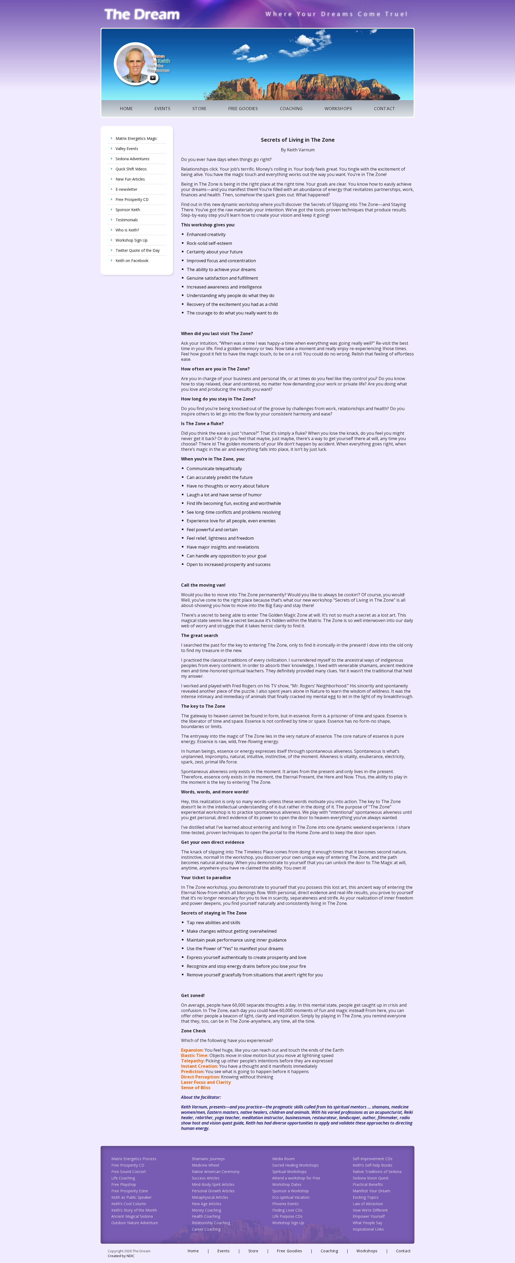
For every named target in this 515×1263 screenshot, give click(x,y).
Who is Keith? (127, 230)
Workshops (338, 108)
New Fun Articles (130, 179)
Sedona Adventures (132, 158)
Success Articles (205, 1177)
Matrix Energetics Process (133, 1158)
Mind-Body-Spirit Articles (213, 1184)
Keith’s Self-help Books (372, 1165)
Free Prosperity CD (132, 199)
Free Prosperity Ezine (129, 1190)
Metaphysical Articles (210, 1197)
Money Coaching (206, 1210)
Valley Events (127, 148)
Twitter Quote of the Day (138, 250)
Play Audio (153, 77)
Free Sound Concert (128, 1171)
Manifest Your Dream (371, 1190)
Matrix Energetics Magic (136, 138)
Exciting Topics (365, 1197)
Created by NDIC (121, 1255)
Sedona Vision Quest (371, 1177)
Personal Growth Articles (213, 1190)
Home (126, 108)
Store (199, 108)
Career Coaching (206, 1229)
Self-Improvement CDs (372, 1158)
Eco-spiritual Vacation (291, 1197)
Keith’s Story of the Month (134, 1210)
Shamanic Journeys (208, 1158)
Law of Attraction (368, 1203)
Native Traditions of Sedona (377, 1171)
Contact (384, 108)
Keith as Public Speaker (131, 1197)
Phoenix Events (285, 1203)
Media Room (283, 1158)
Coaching (291, 108)
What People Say (367, 1222)
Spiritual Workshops (289, 1171)
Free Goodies (243, 108)
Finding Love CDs (287, 1210)
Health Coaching (206, 1216)
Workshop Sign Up (132, 240)
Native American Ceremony (216, 1171)
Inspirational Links (368, 1229)
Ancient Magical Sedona (132, 1216)
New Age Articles (206, 1203)
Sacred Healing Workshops (295, 1165)
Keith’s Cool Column (128, 1203)
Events (162, 108)
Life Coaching (123, 1177)
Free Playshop (123, 1184)
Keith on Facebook (132, 260)
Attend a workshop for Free (296, 1177)
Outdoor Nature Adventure (134, 1222)
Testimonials (127, 219)
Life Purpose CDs (287, 1216)
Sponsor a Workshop (290, 1190)
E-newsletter (126, 189)
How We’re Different (370, 1210)
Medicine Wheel (205, 1165)
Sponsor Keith (128, 209)
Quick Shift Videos (131, 168)
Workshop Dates (286, 1184)
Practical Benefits (368, 1184)
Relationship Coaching (211, 1222)
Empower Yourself (369, 1216)
